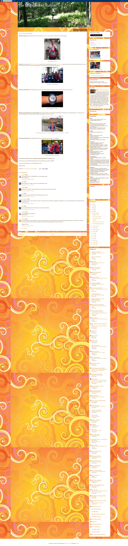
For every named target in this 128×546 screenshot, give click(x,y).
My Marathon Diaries (96, 516)
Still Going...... (94, 336)
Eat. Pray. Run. (95, 489)
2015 (93, 204)
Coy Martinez (24, 199)
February (95, 242)
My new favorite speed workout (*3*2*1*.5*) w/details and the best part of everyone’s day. (99, 313)
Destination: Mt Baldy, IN (96, 300)
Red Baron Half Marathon (35, 64)
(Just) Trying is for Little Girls (98, 368)
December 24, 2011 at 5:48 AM (28, 185)
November (95, 225)
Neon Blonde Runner (96, 509)
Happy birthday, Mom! (96, 435)
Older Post (83, 234)
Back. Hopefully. (95, 401)
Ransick (23, 218)
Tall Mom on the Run (96, 251)
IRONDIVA (94, 424)
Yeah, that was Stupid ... (96, 441)
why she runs (95, 445)
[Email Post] (40, 168)
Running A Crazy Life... (97, 524)
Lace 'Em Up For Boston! (96, 430)
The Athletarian (95, 511)
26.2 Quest (94, 429)
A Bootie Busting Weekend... (98, 223)
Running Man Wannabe (97, 374)
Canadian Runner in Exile (97, 386)
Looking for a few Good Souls (97, 375)
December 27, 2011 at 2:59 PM (28, 203)
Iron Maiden (94, 496)
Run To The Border (96, 526)
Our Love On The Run (96, 451)
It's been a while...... (95, 387)
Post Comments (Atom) (55, 237)
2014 (93, 205)
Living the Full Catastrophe (98, 484)
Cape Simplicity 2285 (96, 486)
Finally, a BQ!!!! (95, 452)
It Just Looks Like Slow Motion (99, 400)
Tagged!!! (94, 220)
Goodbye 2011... (95, 214)
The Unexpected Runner (103, 89)
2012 (93, 209)
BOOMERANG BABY (96, 390)
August (94, 231)
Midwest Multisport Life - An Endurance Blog (98, 299)
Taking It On (94, 379)
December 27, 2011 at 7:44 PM (28, 209)
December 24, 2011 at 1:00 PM (28, 196)
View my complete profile (95, 107)
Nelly (23, 206)
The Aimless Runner (96, 519)
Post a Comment (23, 228)
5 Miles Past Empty (96, 267)
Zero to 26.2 (94, 330)
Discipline (93, 331)
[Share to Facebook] (46, 168)
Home (52, 234)
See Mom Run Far (96, 363)
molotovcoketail (68, 543)
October (94, 227)
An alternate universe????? (98, 221)
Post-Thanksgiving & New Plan (98, 502)
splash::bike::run (95, 345)
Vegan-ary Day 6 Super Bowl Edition (99, 471)
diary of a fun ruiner (96, 256)
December (95, 213)
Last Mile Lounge (95, 529)
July (94, 233)
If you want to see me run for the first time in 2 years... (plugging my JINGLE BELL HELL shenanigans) (99, 381)
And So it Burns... (96, 475)
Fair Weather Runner (96, 460)
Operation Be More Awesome (98, 514)
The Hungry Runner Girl (97, 310)
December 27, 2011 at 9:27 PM (28, 216)
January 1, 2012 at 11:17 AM (27, 225)
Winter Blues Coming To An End (98, 252)
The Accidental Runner (97, 470)
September (95, 229)
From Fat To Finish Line (97, 288)
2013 (93, 207)
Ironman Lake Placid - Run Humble (98, 406)
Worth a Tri (94, 521)
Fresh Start (94, 364)
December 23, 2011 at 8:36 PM (28, 179)
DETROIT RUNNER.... (96, 283)
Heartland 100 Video (95, 481)
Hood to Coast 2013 (95, 416)
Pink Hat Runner (95, 395)
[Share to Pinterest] (47, 168)
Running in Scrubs (96, 531)
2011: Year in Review (96, 216)
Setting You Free (95, 405)
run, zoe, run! (95, 415)
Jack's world (94, 340)
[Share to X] (44, 168)
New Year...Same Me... (96, 268)
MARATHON (46, 35)
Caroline (23, 174)
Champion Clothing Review (97, 411)
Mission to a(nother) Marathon (98, 534)
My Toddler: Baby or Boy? (97, 457)
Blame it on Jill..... (95, 421)
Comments (94, 44)
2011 (93, 211)
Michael (23, 187)
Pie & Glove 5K (59, 64)
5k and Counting (95, 277)
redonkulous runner (96, 506)
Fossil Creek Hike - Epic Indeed (98, 295)
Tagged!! (93, 476)
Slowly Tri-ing (95, 335)
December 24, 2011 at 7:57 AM (28, 190)
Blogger (77, 543)
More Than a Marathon (97, 480)
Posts (93, 42)
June (94, 235)
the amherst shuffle (96, 465)
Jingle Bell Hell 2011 (96, 218)
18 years (93, 257)
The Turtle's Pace (95, 434)
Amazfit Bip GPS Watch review (98, 284)
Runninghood (95, 317)
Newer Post (21, 234)
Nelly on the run (95, 351)
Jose (23, 193)
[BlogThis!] (43, 168)
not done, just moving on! (96, 461)
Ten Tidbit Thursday (95, 425)
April (94, 238)
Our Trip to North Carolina (96, 392)
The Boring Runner (96, 294)
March (94, 240)
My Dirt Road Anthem (96, 272)
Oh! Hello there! (95, 273)
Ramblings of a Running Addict (99, 495)
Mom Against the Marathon (98, 304)
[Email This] (42, 168)
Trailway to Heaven (96, 419)
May (94, 236)
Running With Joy (95, 466)
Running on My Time (96, 410)
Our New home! (95, 341)
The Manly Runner (96, 357)
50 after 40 (94, 261)
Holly (23, 181)
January (94, 244)
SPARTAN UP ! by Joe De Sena (98, 396)
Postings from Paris (96, 456)
